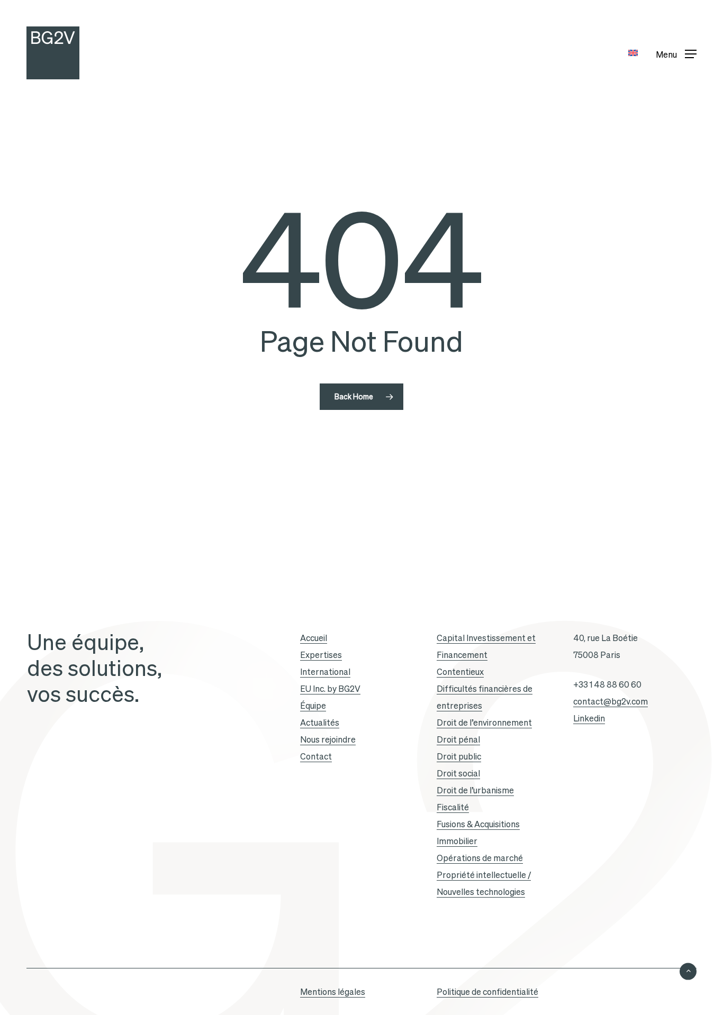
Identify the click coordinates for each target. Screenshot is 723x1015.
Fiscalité (453, 807)
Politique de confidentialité (487, 991)
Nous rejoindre (328, 739)
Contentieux (460, 671)
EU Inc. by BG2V (330, 688)
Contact (316, 756)
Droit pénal (458, 739)
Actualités (319, 722)
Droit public (459, 756)
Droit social (458, 773)
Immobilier (457, 841)
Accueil (313, 638)
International (325, 671)
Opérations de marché (480, 858)
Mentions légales (332, 991)
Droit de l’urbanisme (475, 790)
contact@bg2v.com (610, 701)
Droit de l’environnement (484, 722)
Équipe (313, 705)
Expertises (321, 655)
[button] (676, 53)
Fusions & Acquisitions (478, 824)
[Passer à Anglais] (633, 53)
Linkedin (589, 718)
